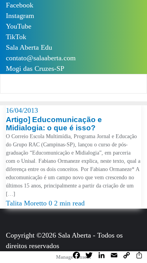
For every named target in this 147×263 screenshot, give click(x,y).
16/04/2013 (22, 110)
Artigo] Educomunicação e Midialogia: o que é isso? (54, 123)
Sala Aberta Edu (29, 47)
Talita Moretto (27, 203)
